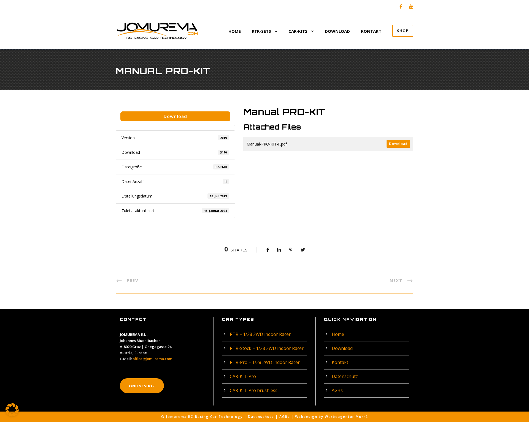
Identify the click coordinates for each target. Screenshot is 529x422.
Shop (403, 30)
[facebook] (401, 6)
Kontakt (371, 31)
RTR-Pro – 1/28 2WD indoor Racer (265, 362)
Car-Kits (297, 31)
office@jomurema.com (152, 358)
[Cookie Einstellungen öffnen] (12, 415)
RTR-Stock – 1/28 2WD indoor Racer (267, 348)
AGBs (337, 390)
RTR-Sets (261, 31)
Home (234, 31)
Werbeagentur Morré (346, 416)
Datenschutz (345, 376)
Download (337, 31)
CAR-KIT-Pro (243, 376)
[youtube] (411, 6)
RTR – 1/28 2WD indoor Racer (260, 334)
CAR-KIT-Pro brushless (253, 390)
